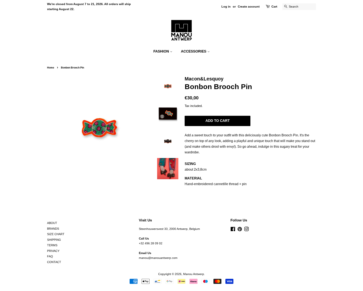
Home (50, 67)
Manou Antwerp (193, 274)
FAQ (50, 256)
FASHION (161, 51)
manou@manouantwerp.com (158, 257)
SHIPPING (54, 239)
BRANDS (53, 228)
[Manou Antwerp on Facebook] (232, 230)
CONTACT (54, 262)
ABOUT (52, 223)
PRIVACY (53, 251)
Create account (249, 6)
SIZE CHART (55, 234)
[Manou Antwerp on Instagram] (246, 230)
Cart (274, 6)
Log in (226, 6)
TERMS (52, 245)
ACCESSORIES (194, 51)
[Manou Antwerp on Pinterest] (239, 230)
